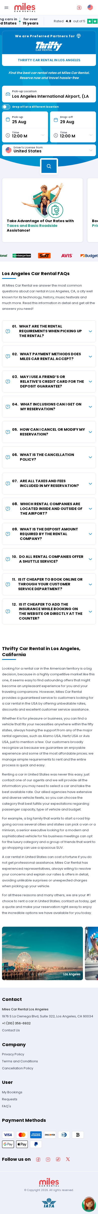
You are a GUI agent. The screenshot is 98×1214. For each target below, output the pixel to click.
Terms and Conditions (20, 1061)
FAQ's (6, 1106)
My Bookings (12, 1092)
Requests (9, 1099)
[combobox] (52, 94)
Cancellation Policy (17, 1068)
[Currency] (79, 7)
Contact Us (11, 1030)
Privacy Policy (13, 1054)
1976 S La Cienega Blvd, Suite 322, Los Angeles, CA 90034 (47, 1016)
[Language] (90, 7)
